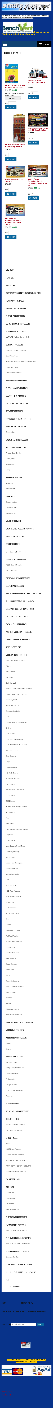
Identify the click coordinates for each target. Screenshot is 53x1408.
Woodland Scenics (12, 1009)
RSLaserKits (10, 947)
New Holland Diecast (13, 897)
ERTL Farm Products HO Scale (17, 745)
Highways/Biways (12, 767)
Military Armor (10, 464)
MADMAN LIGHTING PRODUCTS (17, 439)
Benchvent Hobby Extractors (16, 350)
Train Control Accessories (15, 987)
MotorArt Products (12, 868)
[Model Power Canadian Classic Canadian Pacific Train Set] (38, 171)
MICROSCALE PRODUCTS (15, 1030)
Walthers (9, 998)
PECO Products (11, 571)
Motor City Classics (12, 874)
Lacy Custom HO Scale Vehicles (17, 829)
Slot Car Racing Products (16, 1217)
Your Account (6, 1395)
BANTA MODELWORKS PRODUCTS (17, 380)
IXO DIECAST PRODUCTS (15, 1179)
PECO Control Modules (14, 565)
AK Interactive (11, 1079)
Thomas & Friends (12, 1209)
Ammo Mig (9, 1096)
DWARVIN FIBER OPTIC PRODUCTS (18, 639)
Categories (5, 44)
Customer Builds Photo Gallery (19, 1264)
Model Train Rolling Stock (15, 863)
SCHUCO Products (12, 953)
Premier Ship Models (13, 453)
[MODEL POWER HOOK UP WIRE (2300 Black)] (15, 74)
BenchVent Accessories (14, 373)
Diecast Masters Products (15, 1155)
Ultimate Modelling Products (18, 323)
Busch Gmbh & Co (12, 705)
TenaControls (10, 432)
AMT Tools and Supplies (14, 1130)
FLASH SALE (10, 277)
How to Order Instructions (13, 1311)
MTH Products (11, 885)
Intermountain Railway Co (15, 790)
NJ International (11, 908)
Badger (8, 1043)
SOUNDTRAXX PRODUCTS (15, 586)
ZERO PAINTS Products (14, 1090)
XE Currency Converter (37, 1311)
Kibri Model (10, 823)
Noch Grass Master (12, 913)
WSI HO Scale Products (14, 1015)
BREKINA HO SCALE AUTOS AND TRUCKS (20, 609)
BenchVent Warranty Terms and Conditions (21, 361)
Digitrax (8, 728)
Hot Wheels (10, 1204)
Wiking (8, 1003)
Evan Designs (11, 756)
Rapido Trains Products (14, 942)
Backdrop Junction (12, 1257)
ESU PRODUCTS (12, 750)
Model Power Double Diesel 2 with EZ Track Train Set (38, 129)
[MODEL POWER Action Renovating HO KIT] (15, 128)
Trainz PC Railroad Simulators (16, 1230)
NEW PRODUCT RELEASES (15, 300)
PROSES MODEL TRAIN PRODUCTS (18, 578)
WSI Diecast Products (13, 1149)
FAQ (7, 1280)
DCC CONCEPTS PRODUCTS (16, 395)
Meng (8, 470)
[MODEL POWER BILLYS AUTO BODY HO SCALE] (38, 71)
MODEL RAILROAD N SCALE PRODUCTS (19, 1022)
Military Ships (10, 459)
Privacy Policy (27, 1303)
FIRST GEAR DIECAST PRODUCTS (18, 1166)
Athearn (8, 666)
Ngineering (10, 902)
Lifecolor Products (12, 1073)
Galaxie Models (11, 502)
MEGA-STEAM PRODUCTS (15, 536)
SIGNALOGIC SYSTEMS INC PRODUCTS (20, 601)
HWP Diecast (10, 784)
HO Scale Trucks (12, 773)
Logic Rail (9, 835)
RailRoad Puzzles (12, 936)
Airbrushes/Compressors (16, 1037)
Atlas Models (10, 672)
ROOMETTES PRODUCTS (14, 411)
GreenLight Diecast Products (16, 1172)
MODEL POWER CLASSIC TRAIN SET (14, 180)
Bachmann (10, 677)
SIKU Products (11, 958)
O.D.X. (8, 919)
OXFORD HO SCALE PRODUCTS (16, 624)
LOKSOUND (10, 840)
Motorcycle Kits (11, 508)
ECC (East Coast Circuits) (15, 739)
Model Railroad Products (16, 655)
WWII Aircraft (10, 489)
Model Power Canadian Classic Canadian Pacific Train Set (37, 182)
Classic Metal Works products (16, 722)
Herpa (8, 762)
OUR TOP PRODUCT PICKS (15, 316)
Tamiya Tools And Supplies (15, 1125)
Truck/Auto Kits (11, 513)
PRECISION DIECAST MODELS (17, 1160)
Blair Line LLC (11, 683)
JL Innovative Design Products (16, 807)
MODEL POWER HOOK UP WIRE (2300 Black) (15, 86)
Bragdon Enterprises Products (16, 694)
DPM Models (10, 734)
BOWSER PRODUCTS (13, 544)
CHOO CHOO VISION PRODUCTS (17, 388)
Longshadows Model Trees (15, 846)
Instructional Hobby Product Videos (21, 1272)
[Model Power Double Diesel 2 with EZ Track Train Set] (38, 120)
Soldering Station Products (17, 1111)
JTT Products (10, 812)
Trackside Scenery (12, 981)
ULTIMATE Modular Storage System (18, 337)
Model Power (10, 857)
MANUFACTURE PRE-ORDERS (16, 308)
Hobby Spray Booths (14, 1103)
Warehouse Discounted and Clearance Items (23, 293)
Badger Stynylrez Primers (15, 1068)
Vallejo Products (11, 1085)
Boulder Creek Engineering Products (19, 689)
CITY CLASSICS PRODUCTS (16, 551)
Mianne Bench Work (13, 521)
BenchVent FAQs (12, 367)
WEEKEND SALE (11, 285)
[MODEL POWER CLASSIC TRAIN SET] (15, 171)
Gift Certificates (13, 1286)
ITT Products (10, 795)
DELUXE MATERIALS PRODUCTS (17, 403)
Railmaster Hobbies (13, 930)
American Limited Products (15, 660)
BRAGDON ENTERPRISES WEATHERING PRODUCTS (23, 593)
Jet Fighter (9, 483)
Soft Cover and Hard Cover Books (18, 1244)
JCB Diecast (10, 801)
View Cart (10, 270)
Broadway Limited (12, 700)
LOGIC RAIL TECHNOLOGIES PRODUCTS (20, 528)
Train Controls (11, 992)
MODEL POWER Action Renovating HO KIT (15, 145)
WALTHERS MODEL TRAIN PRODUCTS (19, 632)
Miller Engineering (12, 852)
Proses (8, 925)
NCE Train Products (13, 891)
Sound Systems (11, 964)
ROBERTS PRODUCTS (13, 647)
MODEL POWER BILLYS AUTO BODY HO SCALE (36, 83)
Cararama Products (13, 711)
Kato (7, 818)
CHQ (7, 717)
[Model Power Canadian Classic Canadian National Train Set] (15, 210)
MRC (8, 880)
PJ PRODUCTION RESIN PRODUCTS (18, 418)
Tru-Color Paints (11, 1062)
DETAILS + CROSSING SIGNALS (17, 616)
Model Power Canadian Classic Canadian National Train (13, 221)
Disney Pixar (10, 1198)
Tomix (8, 975)
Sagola (8, 1049)
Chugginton (10, 1192)
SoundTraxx (10, 970)
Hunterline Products (13, 779)
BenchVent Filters (12, 356)
